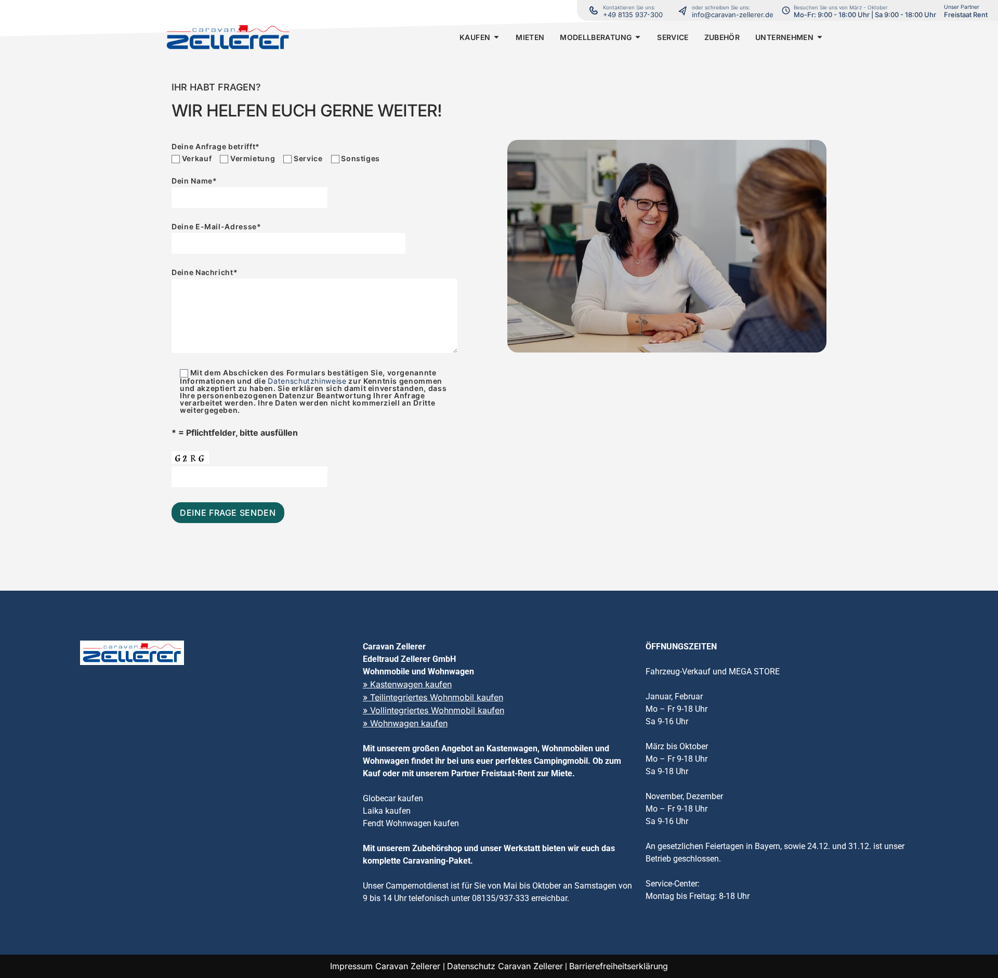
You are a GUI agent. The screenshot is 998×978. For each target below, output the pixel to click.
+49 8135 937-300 (633, 14)
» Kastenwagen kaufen (407, 684)
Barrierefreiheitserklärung (618, 966)
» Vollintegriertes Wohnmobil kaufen (433, 710)
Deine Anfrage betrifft (216, 146)
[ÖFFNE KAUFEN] (496, 37)
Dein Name (194, 181)
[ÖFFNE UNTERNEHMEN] (819, 37)
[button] (474, 37)
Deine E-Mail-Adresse (216, 227)
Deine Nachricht (205, 273)
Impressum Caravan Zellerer (386, 966)
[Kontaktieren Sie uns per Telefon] (685, 10)
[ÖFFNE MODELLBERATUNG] (637, 37)
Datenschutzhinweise (307, 380)
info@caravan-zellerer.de (732, 14)
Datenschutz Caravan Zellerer (505, 966)
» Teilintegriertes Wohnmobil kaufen (433, 697)
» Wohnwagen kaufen (405, 723)
